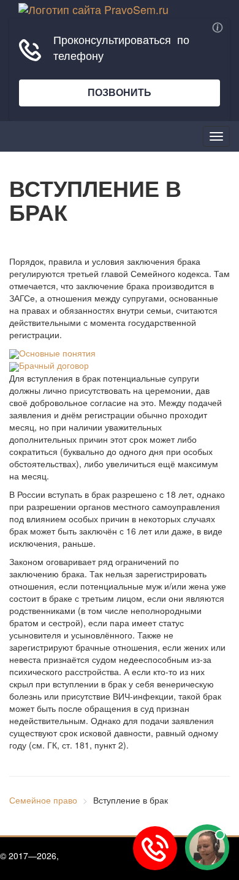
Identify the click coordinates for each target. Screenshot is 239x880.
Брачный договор (54, 365)
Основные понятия (57, 353)
